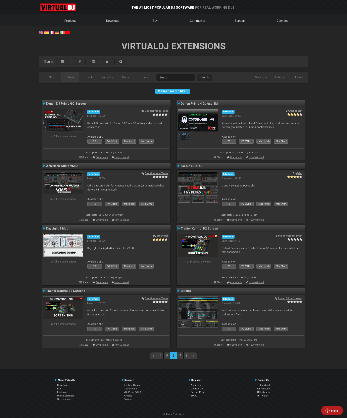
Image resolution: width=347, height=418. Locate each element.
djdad (299, 173)
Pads (125, 77)
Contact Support (132, 385)
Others (144, 77)
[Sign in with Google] (120, 61)
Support (240, 20)
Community (197, 20)
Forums (128, 399)
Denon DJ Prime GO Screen (66, 103)
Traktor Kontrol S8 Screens (65, 291)
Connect (282, 20)
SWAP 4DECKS (191, 166)
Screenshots (63, 399)
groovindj (162, 235)
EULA (194, 395)
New (52, 77)
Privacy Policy (198, 392)
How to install (121, 157)
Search (204, 77)
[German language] (57, 32)
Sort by (260, 77)
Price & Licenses (65, 395)
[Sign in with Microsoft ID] (93, 61)
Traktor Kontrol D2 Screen (199, 228)
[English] (41, 32)
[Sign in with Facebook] (80, 61)
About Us (196, 385)
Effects (89, 77)
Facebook (264, 385)
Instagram (265, 392)
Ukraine (186, 291)
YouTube (265, 388)
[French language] (52, 32)
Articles (128, 395)
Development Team (156, 110)
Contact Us (197, 388)
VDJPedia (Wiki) (132, 392)
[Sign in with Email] (62, 61)
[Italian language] (62, 32)
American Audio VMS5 (62, 166)
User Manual (131, 388)
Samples (107, 77)
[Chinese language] (67, 32)
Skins (70, 77)
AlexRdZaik (295, 110)
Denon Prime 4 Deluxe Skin (200, 103)
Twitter (264, 395)
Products (70, 20)
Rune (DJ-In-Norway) (290, 298)
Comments (102, 157)
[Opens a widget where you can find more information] (332, 411)
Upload (298, 77)
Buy (155, 20)
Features (61, 392)
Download (112, 20)
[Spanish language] (46, 32)
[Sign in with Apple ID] (107, 61)
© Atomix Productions (173, 414)
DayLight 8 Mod (57, 228)
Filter (279, 77)
